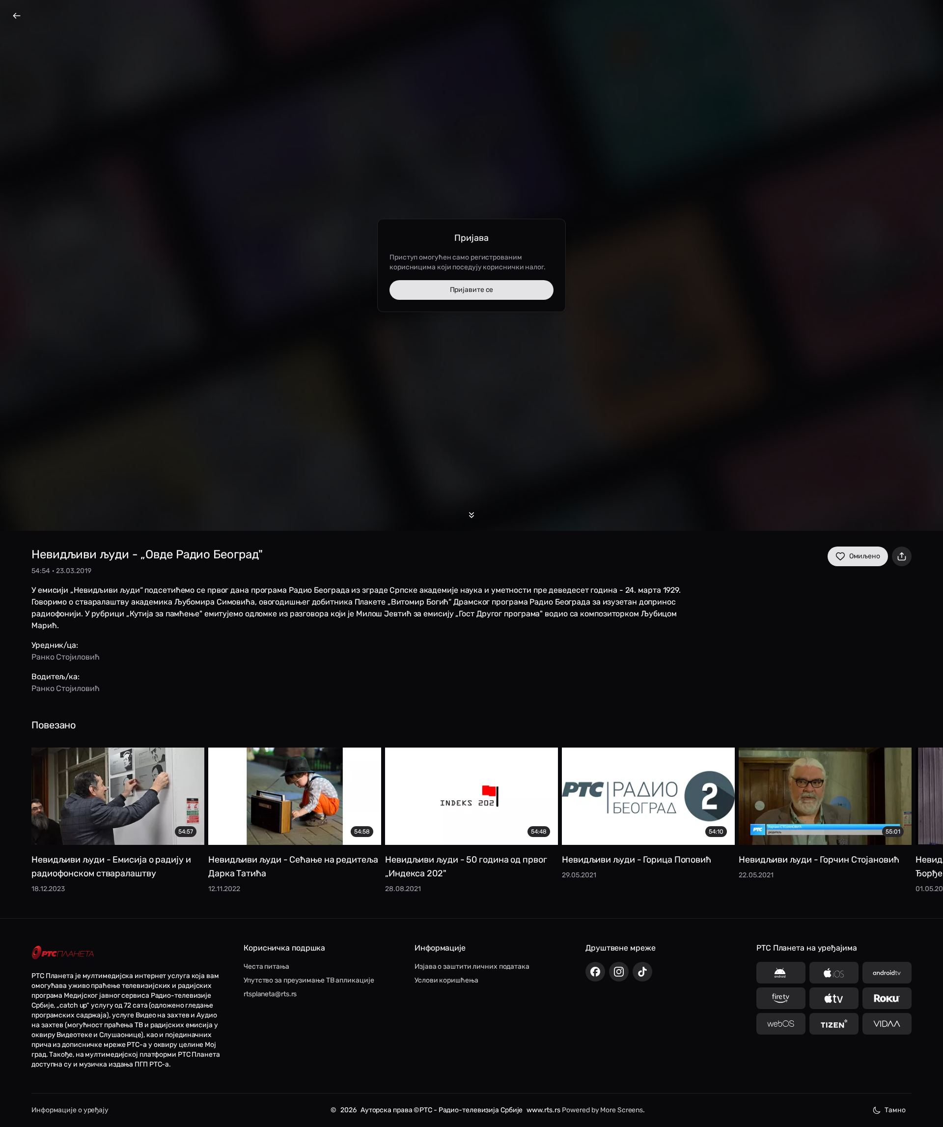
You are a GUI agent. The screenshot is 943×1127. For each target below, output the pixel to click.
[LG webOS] (780, 1024)
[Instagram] (619, 972)
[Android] (780, 972)
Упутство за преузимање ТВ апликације (309, 980)
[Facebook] (595, 972)
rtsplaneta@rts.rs (270, 994)
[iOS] (834, 972)
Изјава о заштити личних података (472, 966)
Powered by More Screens (602, 1110)
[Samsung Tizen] (834, 1024)
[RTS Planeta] (62, 952)
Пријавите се (472, 290)
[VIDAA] (887, 1024)
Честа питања (266, 966)
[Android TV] (887, 972)
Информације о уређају (70, 1110)
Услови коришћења (446, 980)
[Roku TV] (887, 998)
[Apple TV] (834, 998)
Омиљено (864, 556)
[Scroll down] (471, 515)
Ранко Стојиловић (65, 657)
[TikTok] (642, 972)
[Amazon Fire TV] (780, 998)
